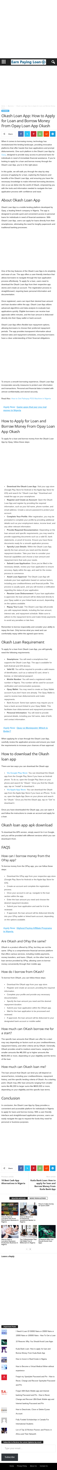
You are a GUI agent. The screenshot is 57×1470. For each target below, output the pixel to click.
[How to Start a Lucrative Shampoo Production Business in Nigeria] (10, 1231)
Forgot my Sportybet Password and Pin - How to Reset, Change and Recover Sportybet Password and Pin (35, 1381)
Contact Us (44, 1466)
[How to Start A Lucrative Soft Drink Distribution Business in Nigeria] (10, 1208)
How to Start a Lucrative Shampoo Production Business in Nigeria (9, 1241)
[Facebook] (21, 134)
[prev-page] (26, 1249)
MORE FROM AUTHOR (38, 1198)
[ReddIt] (46, 134)
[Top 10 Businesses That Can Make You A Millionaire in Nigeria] (28, 1231)
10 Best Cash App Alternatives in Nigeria (13, 1182)
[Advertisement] (28, 28)
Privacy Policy (22, 1466)
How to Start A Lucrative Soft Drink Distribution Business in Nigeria (10, 1219)
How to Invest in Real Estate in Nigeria (31, 1359)
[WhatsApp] (40, 134)
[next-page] (30, 1249)
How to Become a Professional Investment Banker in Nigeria (27, 1219)
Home (3, 106)
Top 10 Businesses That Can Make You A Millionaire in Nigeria (28, 1241)
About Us (33, 1466)
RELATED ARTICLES (18, 1198)
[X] (27, 134)
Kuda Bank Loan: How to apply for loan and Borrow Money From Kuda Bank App (43, 1184)
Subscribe (10, 1457)
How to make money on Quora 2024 (46, 1205)
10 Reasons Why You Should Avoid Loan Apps (45, 1241)
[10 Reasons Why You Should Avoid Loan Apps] (47, 1231)
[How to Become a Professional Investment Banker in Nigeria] (28, 1208)
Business (11, 106)
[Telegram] (52, 134)
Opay (3, 155)
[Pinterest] (33, 134)
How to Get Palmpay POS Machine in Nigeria (31, 398)
